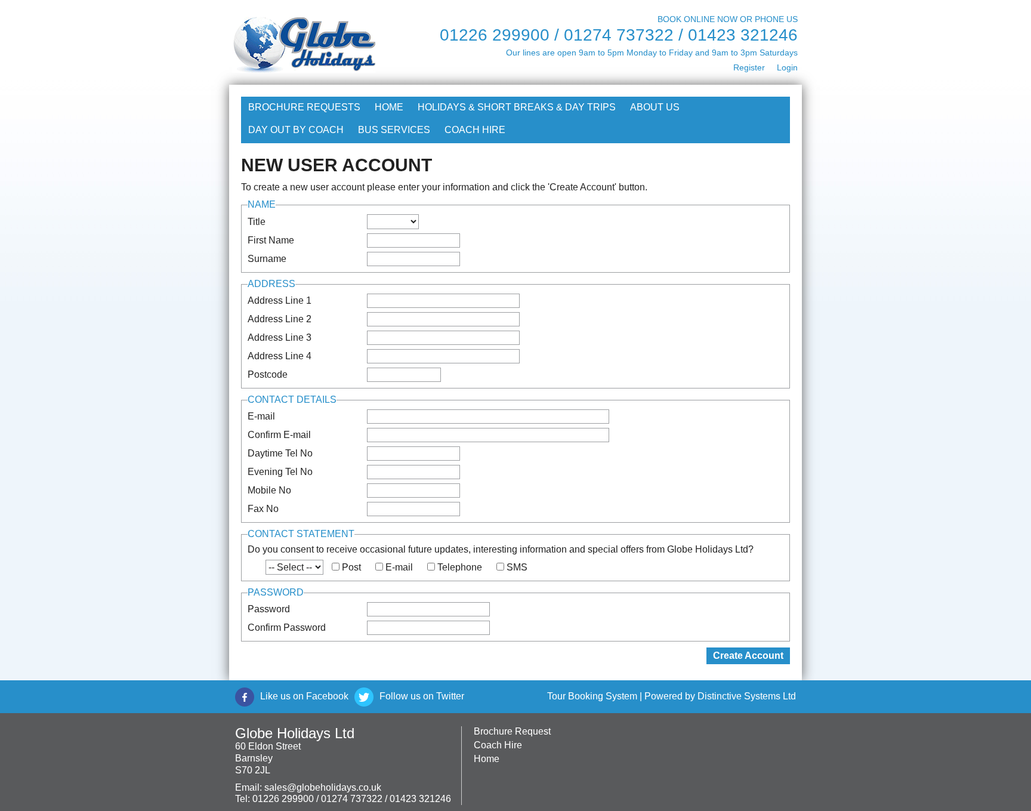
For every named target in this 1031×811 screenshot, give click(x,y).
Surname (267, 259)
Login (787, 67)
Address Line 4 (279, 356)
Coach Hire (474, 130)
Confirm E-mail (279, 435)
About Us (655, 107)
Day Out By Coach (296, 130)
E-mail (261, 416)
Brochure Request (512, 731)
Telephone (459, 567)
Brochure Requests (304, 107)
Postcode (268, 374)
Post (351, 567)
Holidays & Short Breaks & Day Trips (517, 107)
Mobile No (269, 490)
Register (749, 67)
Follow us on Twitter (421, 696)
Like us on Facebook (304, 696)
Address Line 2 (279, 319)
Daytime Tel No (280, 453)
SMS (517, 567)
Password (269, 609)
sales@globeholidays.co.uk (322, 787)
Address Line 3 (279, 337)
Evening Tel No (280, 472)
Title (257, 222)
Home (389, 107)
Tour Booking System (592, 696)
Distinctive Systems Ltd (746, 696)
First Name (271, 240)
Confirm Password (287, 627)
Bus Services (394, 130)
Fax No (263, 509)
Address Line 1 (279, 300)
